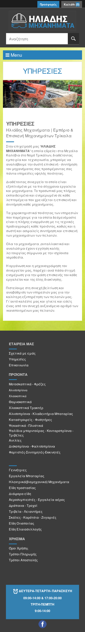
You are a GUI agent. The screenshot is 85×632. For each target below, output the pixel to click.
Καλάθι (71, 4)
